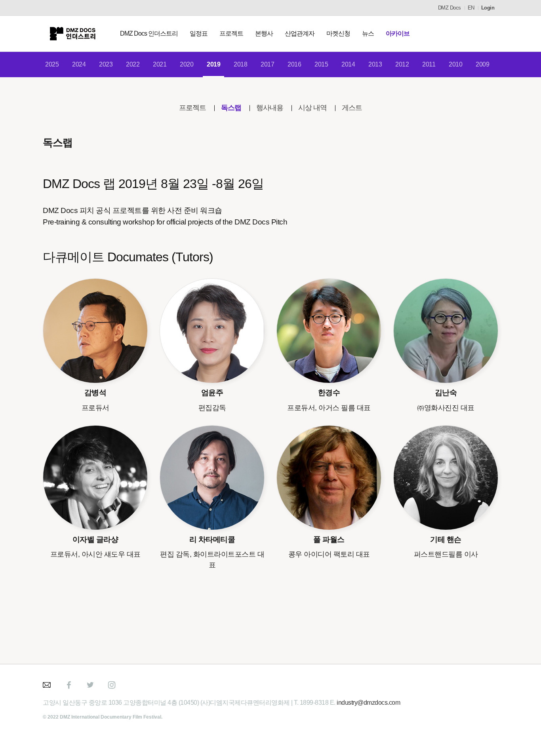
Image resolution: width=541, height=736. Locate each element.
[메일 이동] (47, 685)
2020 (186, 64)
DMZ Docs (449, 8)
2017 (267, 64)
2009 (482, 64)
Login (488, 8)
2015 (321, 64)
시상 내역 (312, 108)
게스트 (352, 108)
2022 (132, 64)
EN (471, 8)
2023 (105, 64)
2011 (428, 64)
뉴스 (368, 33)
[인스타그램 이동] (111, 685)
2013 (375, 64)
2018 (240, 64)
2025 (52, 64)
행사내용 (269, 108)
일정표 (199, 33)
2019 (213, 64)
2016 (294, 64)
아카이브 (398, 33)
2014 (348, 64)
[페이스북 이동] (69, 685)
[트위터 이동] (90, 685)
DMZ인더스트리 (72, 33)
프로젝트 (231, 33)
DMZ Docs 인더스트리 (149, 33)
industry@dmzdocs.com (368, 702)
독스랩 (231, 108)
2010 (455, 64)
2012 (402, 64)
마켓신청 (338, 33)
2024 (79, 64)
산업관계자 (299, 33)
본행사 (264, 33)
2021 (159, 64)
